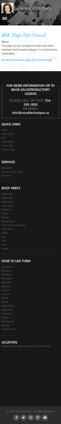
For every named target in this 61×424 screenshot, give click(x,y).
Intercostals (7, 197)
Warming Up (8, 321)
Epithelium (7, 209)
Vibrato (5, 297)
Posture (5, 248)
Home (4, 129)
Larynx (5, 213)
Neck (4, 244)
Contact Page (8, 149)
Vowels (5, 301)
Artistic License (9, 329)
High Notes (7, 309)
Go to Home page (42, 60)
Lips (3, 236)
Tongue (5, 232)
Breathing (6, 286)
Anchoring (7, 313)
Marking (6, 325)
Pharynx (5, 217)
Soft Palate (7, 228)
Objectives (7, 270)
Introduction (7, 266)
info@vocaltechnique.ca (30, 112)
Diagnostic (7, 167)
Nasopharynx (8, 221)
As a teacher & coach (12, 171)
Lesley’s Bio (7, 145)
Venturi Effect (8, 305)
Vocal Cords (7, 205)
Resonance (7, 278)
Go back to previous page (16, 60)
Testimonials (8, 141)
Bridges (5, 317)
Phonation (6, 274)
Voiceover (6, 175)
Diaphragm (7, 193)
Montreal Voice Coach (33, 8)
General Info (8, 133)
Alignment (6, 282)
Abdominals (7, 201)
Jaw (3, 240)
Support (5, 290)
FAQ (3, 137)
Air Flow (5, 293)
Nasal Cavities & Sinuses (14, 225)
